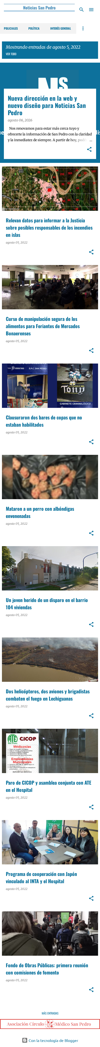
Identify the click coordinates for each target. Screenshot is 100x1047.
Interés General (60, 28)
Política (34, 28)
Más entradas (50, 1013)
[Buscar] (81, 9)
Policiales (11, 28)
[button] (89, 149)
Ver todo (11, 54)
